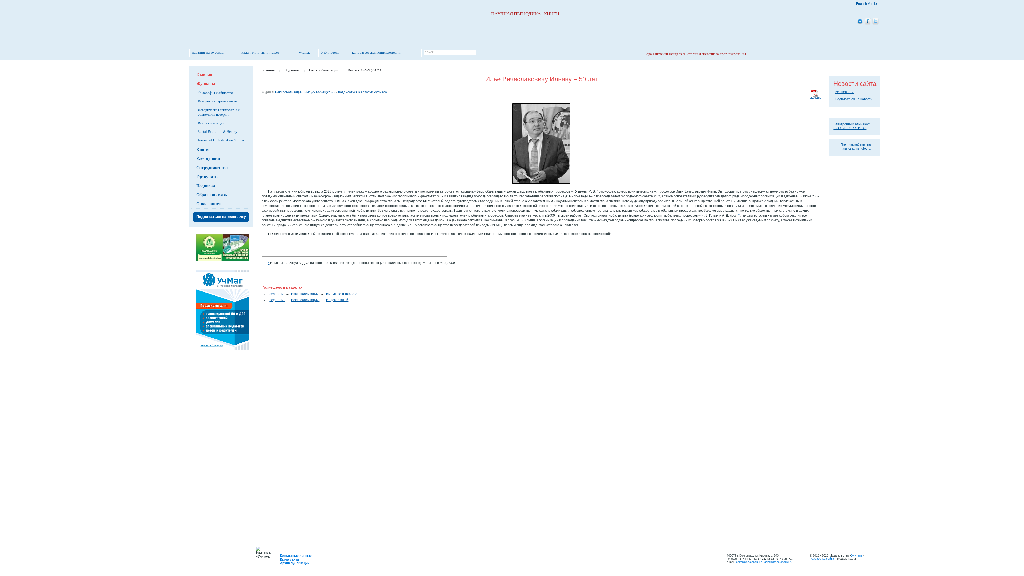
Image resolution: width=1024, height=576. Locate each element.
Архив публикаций (294, 563)
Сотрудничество (212, 167)
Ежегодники (208, 158)
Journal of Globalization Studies (221, 140)
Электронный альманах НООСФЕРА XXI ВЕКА (851, 126)
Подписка (205, 185)
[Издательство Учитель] (222, 260)
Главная (204, 74)
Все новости (844, 92)
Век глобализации (211, 123)
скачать (815, 97)
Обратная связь (211, 194)
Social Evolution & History (217, 131)
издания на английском (260, 52)
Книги (202, 149)
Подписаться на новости (854, 99)
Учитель (856, 555)
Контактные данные (296, 556)
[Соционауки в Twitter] (875, 21)
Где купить (206, 176)
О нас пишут (208, 204)
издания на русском (208, 52)
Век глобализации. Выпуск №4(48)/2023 (305, 92)
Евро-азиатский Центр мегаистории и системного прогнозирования (695, 54)
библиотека (330, 52)
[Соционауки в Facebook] (868, 21)
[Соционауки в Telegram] (860, 21)
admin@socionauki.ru (778, 561)
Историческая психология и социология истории (219, 112)
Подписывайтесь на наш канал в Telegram (857, 146)
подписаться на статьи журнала (362, 92)
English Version (867, 4)
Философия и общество (215, 92)
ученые (304, 52)
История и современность (217, 101)
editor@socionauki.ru (749, 561)
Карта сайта (289, 559)
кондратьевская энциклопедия (376, 52)
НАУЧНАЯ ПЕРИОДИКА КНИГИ (525, 13)
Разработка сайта (822, 558)
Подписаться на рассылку (221, 216)
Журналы (205, 83)
